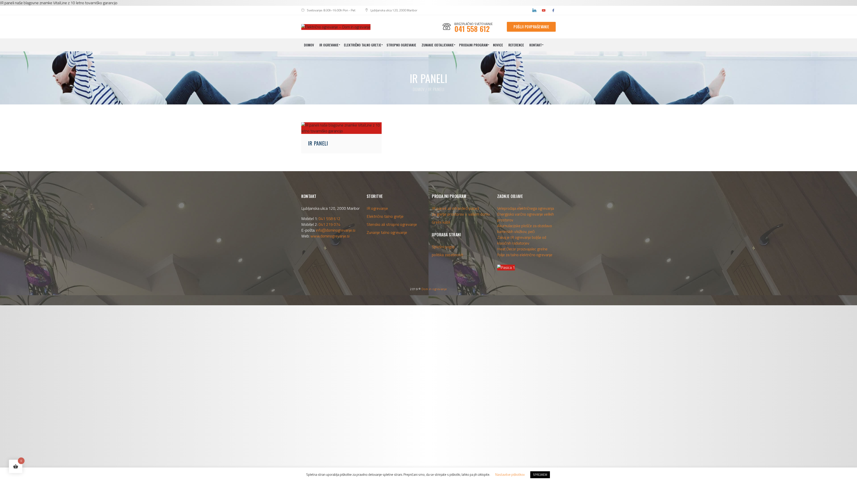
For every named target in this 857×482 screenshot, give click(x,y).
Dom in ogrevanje (434, 289)
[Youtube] (543, 10)
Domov (418, 89)
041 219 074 (329, 224)
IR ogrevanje (377, 208)
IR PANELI (318, 143)
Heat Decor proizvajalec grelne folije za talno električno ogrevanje (524, 252)
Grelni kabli (441, 222)
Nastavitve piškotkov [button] (510, 474)
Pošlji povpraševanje (531, 26)
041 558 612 (329, 219)
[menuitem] (309, 44)
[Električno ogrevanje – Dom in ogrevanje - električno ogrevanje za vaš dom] (335, 27)
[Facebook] (553, 10)
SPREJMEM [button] (540, 474)
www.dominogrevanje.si (329, 236)
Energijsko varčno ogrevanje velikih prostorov (525, 217)
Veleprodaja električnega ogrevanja (525, 208)
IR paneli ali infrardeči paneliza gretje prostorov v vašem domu (461, 211)
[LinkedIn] (534, 10)
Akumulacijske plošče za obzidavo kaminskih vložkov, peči (524, 229)
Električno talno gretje (385, 216)
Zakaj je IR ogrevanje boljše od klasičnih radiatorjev (521, 240)
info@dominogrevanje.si (335, 230)
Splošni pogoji (443, 247)
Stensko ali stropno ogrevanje (392, 224)
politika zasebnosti (447, 255)
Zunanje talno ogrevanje (387, 232)
